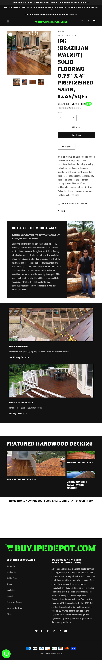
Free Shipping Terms (17, 357)
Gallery (9, 584)
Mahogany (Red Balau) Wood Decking (77, 485)
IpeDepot (47, 653)
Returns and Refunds (14, 602)
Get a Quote (66, 146)
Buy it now (76, 134)
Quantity (60, 112)
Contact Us (11, 566)
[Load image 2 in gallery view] (24, 82)
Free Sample (11, 572)
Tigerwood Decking (80, 462)
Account (10, 596)
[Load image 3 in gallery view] (32, 82)
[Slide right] (48, 82)
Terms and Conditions (14, 608)
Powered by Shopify (57, 653)
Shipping (61, 108)
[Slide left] (9, 82)
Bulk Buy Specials (16, 413)
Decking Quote (12, 578)
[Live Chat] (6, 653)
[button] (8, 22)
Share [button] (63, 210)
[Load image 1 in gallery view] (16, 82)
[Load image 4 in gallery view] (40, 82)
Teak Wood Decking (20, 479)
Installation (11, 590)
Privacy (9, 614)
